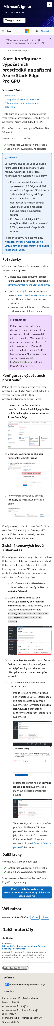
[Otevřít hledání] (37, 31)
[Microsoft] (27, 31)
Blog (4, 1002)
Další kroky (10, 107)
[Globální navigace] (3, 31)
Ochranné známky (31, 1017)
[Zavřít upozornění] (49, 4)
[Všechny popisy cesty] (4, 50)
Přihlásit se (46, 31)
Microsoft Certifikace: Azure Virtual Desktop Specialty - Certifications (24, 947)
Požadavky (10, 95)
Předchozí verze (30, 998)
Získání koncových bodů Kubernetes (22, 103)
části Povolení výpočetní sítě (33, 295)
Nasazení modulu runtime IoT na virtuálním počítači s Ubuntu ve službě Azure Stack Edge (27, 245)
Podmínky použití (10, 1017)
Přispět (15, 1002)
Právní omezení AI (11, 998)
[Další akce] (49, 50)
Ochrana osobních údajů (14, 1006)
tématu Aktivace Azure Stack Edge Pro (28, 284)
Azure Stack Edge (18, 50)
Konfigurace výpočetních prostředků (22, 99)
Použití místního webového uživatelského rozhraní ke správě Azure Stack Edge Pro (27, 892)
